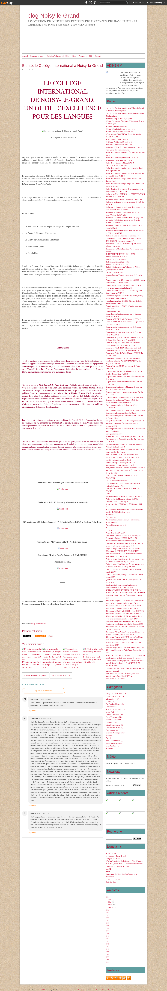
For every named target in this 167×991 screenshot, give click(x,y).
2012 (107, 944)
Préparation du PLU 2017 (115, 533)
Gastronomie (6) (112, 730)
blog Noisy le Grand (53, 15)
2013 (107, 941)
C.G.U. (97, 990)
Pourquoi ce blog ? (37, 56)
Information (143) (112, 699)
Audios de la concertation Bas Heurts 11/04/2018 (124, 199)
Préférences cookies (131, 990)
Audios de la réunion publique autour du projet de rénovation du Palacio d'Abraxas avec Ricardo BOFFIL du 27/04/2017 (124, 220)
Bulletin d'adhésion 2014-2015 (117, 259)
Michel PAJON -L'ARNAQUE (117, 501)
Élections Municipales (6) (115, 732)
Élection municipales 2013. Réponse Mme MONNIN (125, 410)
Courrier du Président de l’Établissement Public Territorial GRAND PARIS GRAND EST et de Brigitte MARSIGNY (123, 361)
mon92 (108, 869)
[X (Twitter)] (90, 2)
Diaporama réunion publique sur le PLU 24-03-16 (124, 397)
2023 (107, 915)
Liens (74, 56)
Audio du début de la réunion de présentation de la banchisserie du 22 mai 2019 (124, 190)
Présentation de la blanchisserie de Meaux (121, 540)
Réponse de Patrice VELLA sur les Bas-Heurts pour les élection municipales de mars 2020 (125, 633)
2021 (107, 920)
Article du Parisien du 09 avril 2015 (119, 142)
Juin (109, 899)
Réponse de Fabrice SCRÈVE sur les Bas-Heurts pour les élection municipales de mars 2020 (123, 607)
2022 (107, 917)
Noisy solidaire (111, 853)
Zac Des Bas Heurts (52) (115, 704)
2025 (107, 910)
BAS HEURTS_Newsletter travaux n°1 (120, 241)
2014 (107, 938)
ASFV (108, 871)
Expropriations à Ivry (114, 434)
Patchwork (83, 56)
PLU (107, 527)
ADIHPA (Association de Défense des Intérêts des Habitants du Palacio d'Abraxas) (124, 864)
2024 (107, 912)
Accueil (25, 56)
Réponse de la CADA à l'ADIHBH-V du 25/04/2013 (125, 611)
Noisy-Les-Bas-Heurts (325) (116, 693)
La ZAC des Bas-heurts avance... (118, 480)
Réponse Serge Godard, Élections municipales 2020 (125, 647)
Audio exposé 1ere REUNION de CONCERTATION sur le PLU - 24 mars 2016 (125, 195)
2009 (107, 951)
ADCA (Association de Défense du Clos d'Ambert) (124, 861)
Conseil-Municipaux (113, 311)
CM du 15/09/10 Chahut (115, 272)
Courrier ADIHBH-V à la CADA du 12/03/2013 (123, 319)
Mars (110, 904)
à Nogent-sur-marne (113, 858)
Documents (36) (112, 706)
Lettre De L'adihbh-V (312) (116, 696)
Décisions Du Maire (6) (114, 727)
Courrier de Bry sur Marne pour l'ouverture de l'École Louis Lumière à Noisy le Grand (123, 343)
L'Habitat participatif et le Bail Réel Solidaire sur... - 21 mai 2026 (31, 664)
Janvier (111, 907)
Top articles (67, 990)
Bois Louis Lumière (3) (114, 740)
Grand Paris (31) (112, 712)
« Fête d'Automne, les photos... (35, 675)
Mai (109, 902)
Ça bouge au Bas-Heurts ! (115, 269)
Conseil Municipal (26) (114, 714)
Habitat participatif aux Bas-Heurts (118, 460)
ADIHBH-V (43, 990)
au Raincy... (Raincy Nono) (116, 856)
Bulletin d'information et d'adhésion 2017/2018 (123, 267)
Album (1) (110, 748)
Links (108, 493)
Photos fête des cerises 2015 (116, 525)
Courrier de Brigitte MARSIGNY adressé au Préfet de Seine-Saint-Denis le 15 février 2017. (124, 338)
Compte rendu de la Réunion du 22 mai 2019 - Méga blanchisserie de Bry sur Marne (125, 281)
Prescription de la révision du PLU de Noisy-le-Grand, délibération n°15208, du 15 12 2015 (123, 536)
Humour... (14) (111, 722)
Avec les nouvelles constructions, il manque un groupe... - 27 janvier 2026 (52, 663)
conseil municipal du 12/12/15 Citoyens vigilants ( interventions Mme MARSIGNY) (124, 297)
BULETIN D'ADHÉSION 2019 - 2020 (120, 254)
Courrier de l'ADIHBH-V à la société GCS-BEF (123, 348)
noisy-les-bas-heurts (38, 623)
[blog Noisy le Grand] (112, 77)
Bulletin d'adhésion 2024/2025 (58, 56)
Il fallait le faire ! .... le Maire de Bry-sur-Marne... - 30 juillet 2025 (93, 659)
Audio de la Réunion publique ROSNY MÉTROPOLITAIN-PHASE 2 (120, 164)
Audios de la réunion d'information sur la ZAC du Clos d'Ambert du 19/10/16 (124, 213)
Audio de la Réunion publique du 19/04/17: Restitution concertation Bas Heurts (122, 158)
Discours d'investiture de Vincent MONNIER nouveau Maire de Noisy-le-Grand (122, 401)
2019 (107, 925)
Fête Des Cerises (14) (113, 719)
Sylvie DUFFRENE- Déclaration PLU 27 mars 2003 (125, 655)
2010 (107, 949)
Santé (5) (109, 735)
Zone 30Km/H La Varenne (115, 678)
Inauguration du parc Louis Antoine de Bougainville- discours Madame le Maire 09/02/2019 (125, 466)
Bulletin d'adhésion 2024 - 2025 (117, 264)
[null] (62, 489)
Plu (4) (108, 738)
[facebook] (86, 2)
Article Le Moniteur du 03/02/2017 (119, 144)
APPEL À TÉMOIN (113, 136)
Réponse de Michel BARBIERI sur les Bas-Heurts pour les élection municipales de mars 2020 (124, 617)
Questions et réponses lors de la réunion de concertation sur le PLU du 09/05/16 (121, 586)
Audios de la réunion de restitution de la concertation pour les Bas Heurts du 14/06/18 (125, 208)
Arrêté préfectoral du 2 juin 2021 (118, 139)
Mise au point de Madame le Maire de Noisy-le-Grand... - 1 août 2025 (72, 664)
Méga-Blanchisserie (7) (114, 725)
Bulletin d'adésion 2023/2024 (116, 256)
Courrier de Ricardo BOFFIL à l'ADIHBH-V (122, 350)
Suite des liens (111, 882)
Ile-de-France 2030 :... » (61, 675)
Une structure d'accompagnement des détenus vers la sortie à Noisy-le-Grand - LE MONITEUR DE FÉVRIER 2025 (125, 663)
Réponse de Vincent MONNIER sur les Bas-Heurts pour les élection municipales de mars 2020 (124, 638)
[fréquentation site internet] (118, 979)
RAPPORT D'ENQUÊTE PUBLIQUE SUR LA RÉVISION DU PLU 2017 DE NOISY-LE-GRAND (125, 591)
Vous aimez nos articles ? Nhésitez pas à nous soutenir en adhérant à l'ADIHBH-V (122, 674)
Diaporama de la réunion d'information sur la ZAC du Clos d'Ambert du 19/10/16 (124, 372)
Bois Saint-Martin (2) (114, 743)
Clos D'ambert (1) (112, 746)
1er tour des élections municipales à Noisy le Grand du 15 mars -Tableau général (125, 109)
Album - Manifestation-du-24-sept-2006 (120, 129)
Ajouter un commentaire (43, 691)
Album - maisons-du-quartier (116, 126)
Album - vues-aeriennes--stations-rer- (119, 131)
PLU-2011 (110, 530)
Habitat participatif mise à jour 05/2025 (120, 462)
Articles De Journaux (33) (115, 709)
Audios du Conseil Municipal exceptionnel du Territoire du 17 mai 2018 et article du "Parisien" (124, 237)
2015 (107, 936)
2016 (107, 933)
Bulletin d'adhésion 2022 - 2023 (117, 262)
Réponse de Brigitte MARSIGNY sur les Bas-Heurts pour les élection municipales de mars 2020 (125, 601)
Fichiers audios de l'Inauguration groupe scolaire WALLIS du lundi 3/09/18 (124, 445)
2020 (107, 923)
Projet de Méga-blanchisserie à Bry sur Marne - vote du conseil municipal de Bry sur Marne (125, 560)
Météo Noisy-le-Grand (114, 763)
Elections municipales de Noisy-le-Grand (121, 413)
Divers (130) (110, 701)
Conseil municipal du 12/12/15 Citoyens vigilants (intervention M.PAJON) (124, 291)
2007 (107, 957)
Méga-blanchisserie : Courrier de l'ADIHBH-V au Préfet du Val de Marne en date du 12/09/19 (124, 497)
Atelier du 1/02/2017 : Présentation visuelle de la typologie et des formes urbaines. (124, 148)
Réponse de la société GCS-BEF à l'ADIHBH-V (123, 613)
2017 (107, 931)
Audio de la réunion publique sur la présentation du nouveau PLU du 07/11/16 (125, 174)
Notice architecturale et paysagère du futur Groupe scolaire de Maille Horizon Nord (124, 510)
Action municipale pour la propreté (119, 118)
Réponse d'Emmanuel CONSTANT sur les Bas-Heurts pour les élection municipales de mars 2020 (124, 622)
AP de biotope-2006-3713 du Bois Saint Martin (123, 134)
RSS (90, 56)
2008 (107, 954)
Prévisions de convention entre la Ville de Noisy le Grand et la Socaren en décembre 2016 (124, 544)
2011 (107, 946)
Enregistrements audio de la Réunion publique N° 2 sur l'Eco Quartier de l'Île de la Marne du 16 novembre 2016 (125, 423)
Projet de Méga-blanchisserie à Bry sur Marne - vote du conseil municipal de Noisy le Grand (125, 565)
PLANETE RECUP (113, 879)
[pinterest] (95, 2)
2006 (107, 959)
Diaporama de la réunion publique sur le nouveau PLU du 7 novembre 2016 (124, 388)
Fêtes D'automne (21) (114, 717)
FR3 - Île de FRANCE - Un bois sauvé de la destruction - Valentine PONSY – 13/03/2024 (122, 455)
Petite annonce (111, 517)
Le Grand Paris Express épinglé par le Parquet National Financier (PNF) (123, 484)
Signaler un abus (86, 990)
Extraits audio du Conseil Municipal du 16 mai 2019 (125, 436)
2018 (107, 928)
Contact (98, 56)
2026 (107, 897)
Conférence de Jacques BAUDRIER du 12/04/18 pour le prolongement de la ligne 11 (123, 286)
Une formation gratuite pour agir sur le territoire (123, 658)
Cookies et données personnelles (112, 990)
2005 (107, 962)
